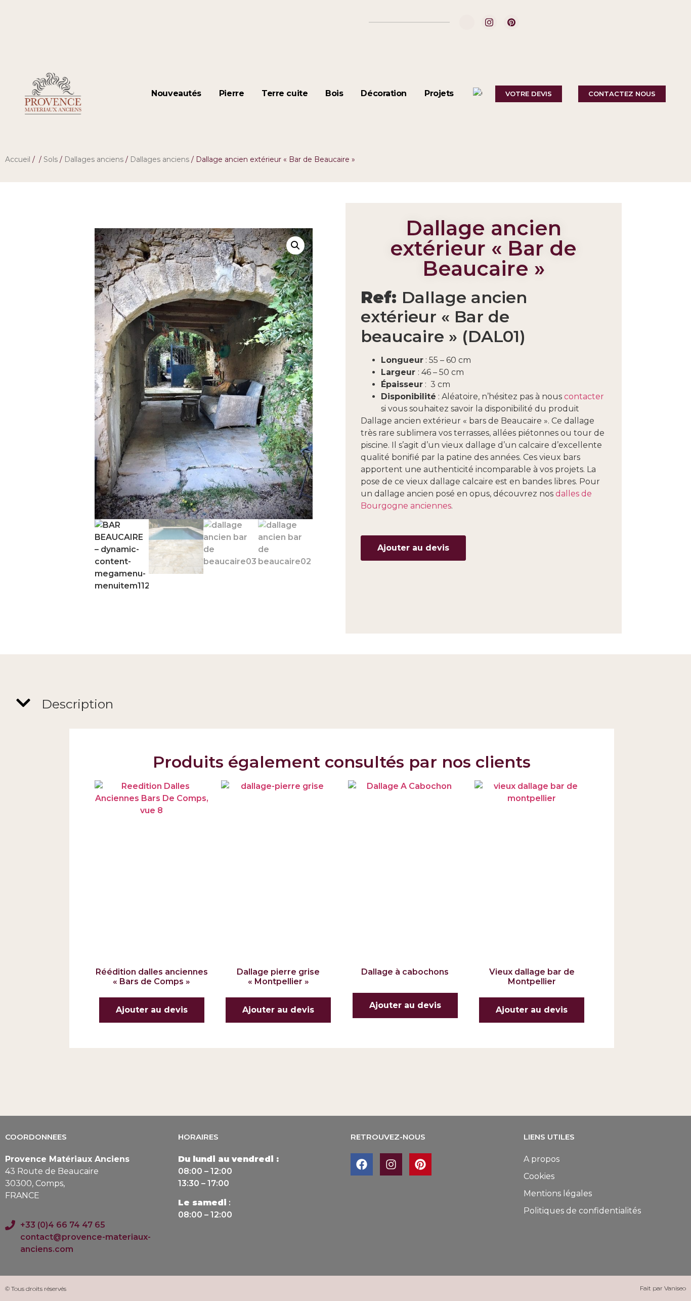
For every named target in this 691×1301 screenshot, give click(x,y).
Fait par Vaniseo (663, 1288)
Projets (439, 93)
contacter (583, 396)
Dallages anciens (93, 159)
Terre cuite (285, 93)
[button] (295, 245)
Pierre (231, 93)
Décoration (384, 93)
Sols (51, 159)
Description (77, 703)
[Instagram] (489, 22)
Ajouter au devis (413, 548)
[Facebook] (466, 22)
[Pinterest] (511, 22)
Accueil (17, 159)
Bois (334, 93)
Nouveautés (176, 93)
